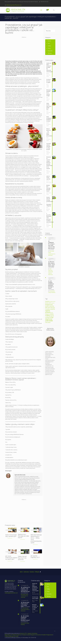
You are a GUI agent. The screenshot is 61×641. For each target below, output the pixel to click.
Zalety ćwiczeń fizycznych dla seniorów (22, 557)
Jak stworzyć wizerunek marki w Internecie (50, 271)
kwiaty (47, 306)
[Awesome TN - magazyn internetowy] (15, 10)
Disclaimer (38, 634)
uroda (47, 317)
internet (52, 303)
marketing (51, 306)
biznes (47, 303)
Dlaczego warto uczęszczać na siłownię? (24, 596)
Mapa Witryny (8, 634)
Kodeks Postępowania (47, 634)
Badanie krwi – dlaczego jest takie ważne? (23, 535)
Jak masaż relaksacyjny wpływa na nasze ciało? (11, 557)
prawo (52, 312)
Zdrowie (50, 53)
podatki (48, 312)
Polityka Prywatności (17, 634)
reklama (47, 314)
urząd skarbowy (49, 318)
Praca (49, 48)
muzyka (47, 309)
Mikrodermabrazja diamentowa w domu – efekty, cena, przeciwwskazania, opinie (36, 539)
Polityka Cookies (26, 634)
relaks (52, 314)
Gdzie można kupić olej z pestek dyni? (11, 535)
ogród (47, 311)
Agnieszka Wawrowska (20, 474)
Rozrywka (50, 50)
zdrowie (49, 320)
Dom (49, 43)
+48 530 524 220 (44, 1)
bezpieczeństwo (52, 301)
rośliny (47, 316)
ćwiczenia (47, 322)
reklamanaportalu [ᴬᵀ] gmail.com (13, 5)
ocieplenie (52, 309)
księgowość (49, 304)
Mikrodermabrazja (50, 307)
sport (52, 316)
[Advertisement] (24, 48)
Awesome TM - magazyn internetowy (28, 633)
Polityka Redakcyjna (9, 636)
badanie (47, 301)
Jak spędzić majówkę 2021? (35, 556)
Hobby (49, 45)
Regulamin (33, 634)
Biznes (49, 41)
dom (50, 303)
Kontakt (16, 636)
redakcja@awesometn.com (11, 592)
